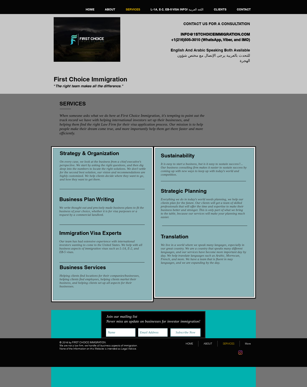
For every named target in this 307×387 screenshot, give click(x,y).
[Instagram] (240, 352)
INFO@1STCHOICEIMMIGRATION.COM (215, 34)
